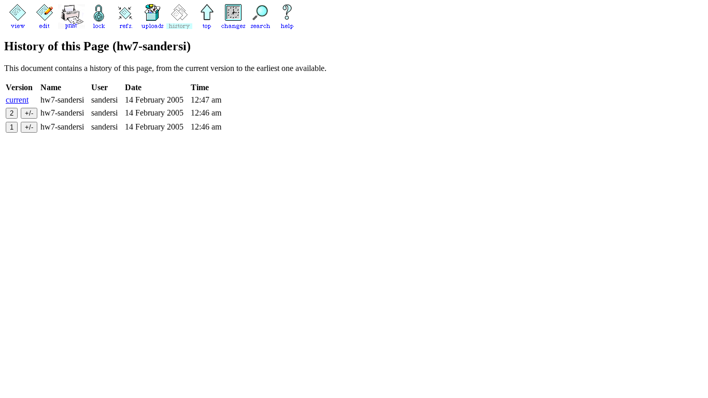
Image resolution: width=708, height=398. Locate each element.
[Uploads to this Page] (152, 26)
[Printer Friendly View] (71, 26)
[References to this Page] (125, 26)
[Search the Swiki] (260, 26)
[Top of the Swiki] (206, 26)
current (17, 99)
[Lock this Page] (98, 26)
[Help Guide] (287, 26)
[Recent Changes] (233, 26)
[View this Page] (17, 26)
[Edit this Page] (44, 26)
